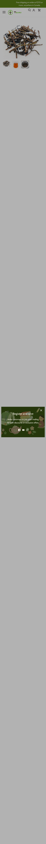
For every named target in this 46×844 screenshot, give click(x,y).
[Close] (41, 410)
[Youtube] (23, 430)
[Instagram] (27, 430)
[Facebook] (19, 430)
